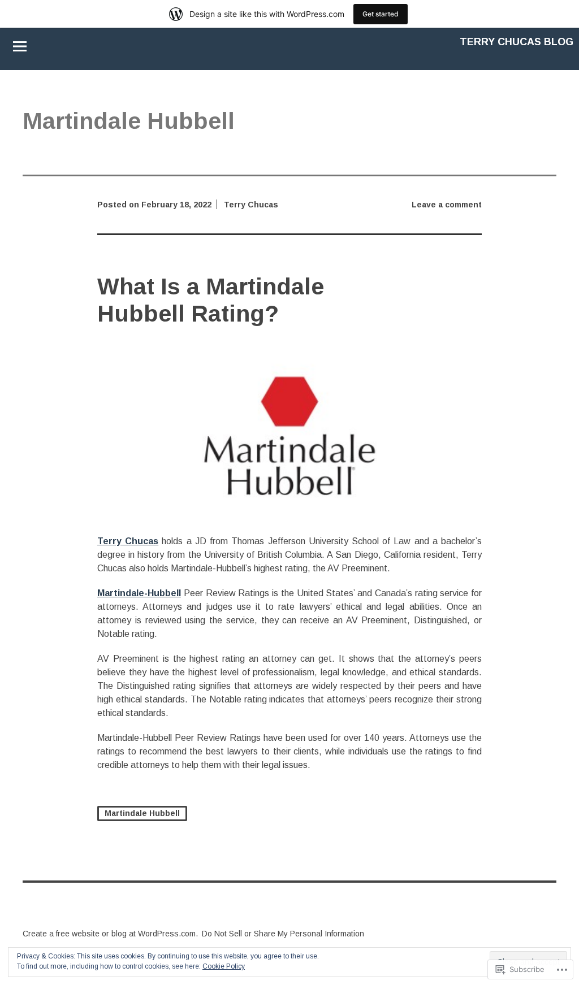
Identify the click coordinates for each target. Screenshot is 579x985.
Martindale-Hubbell (139, 593)
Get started (380, 14)
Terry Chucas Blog (516, 41)
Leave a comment (447, 204)
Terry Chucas (251, 204)
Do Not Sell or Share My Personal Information (283, 933)
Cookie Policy (223, 966)
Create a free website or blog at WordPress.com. (110, 933)
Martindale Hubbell (142, 813)
